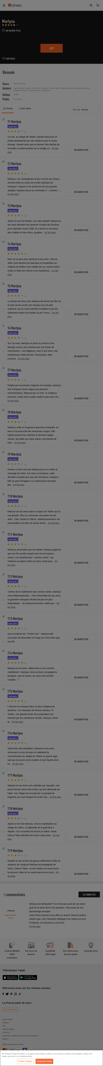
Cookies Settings (25, 1061)
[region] (51, 1058)
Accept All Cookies (44, 1061)
